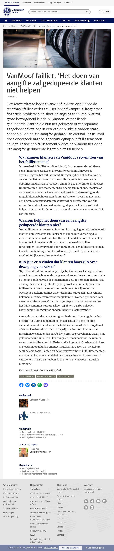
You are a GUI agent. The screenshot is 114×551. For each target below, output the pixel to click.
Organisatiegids (55, 3)
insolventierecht (66, 376)
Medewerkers (39, 3)
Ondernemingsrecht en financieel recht (39, 474)
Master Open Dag (10, 516)
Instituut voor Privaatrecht (33, 471)
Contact (60, 535)
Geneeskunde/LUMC (39, 497)
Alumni (60, 503)
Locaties (60, 518)
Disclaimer (61, 522)
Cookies (60, 527)
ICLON (33, 535)
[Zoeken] (87, 11)
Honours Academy (38, 531)
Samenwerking (82, 20)
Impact (60, 507)
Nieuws (14, 26)
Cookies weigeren (96, 548)
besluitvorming (26, 376)
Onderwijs (31, 20)
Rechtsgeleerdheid (30, 468)
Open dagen (8, 512)
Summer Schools (10, 508)
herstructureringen (46, 376)
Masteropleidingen (11, 493)
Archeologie (35, 489)
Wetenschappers (48, 20)
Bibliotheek (68, 3)
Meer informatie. (51, 547)
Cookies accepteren (71, 548)
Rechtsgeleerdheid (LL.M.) (34, 437)
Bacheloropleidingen (12, 489)
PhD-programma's (11, 497)
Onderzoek (16, 20)
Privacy (60, 531)
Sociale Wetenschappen (40, 512)
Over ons (66, 20)
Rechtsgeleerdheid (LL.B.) (33, 432)
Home (5, 26)
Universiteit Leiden (11, 3)
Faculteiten (99, 20)
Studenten (27, 3)
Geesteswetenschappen (40, 493)
